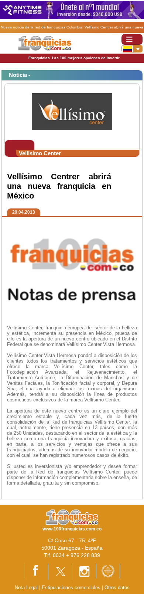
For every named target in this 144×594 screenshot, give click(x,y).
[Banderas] (132, 48)
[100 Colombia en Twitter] (60, 571)
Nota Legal (26, 587)
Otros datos (117, 587)
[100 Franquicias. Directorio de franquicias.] (44, 42)
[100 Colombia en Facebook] (36, 571)
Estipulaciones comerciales (72, 587)
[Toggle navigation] (132, 39)
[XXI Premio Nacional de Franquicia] (108, 570)
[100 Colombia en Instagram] (84, 571)
